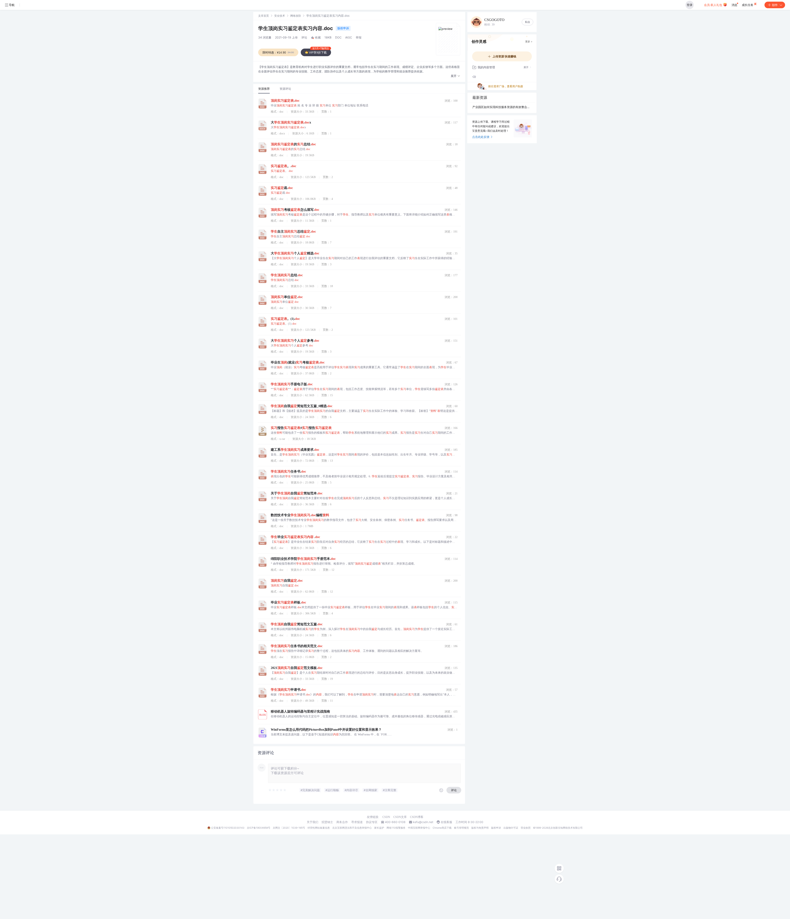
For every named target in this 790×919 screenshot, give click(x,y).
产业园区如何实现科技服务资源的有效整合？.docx (502, 107)
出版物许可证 (510, 827)
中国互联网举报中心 (419, 827)
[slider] (277, 790)
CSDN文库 (400, 817)
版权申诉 (343, 28)
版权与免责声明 (480, 827)
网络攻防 (295, 15)
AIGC (348, 37)
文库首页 (263, 15)
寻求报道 (357, 822)
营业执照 (526, 827)
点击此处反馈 (480, 137)
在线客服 (446, 822)
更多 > (528, 41)
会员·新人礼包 (713, 5)
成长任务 (748, 5)
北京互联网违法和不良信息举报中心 (352, 827)
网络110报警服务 (396, 827)
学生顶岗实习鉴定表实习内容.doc (296, 28)
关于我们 (312, 822)
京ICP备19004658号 (258, 827)
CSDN (386, 817)
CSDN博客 (416, 817)
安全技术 (279, 15)
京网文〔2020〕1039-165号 (289, 827)
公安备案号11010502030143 (227, 827)
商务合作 (342, 822)
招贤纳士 (327, 822)
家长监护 (379, 827)
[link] (263, 15)
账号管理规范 (461, 827)
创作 (775, 5)
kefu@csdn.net (423, 822)
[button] (455, 76)
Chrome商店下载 (442, 827)
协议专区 (372, 822)
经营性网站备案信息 (319, 827)
